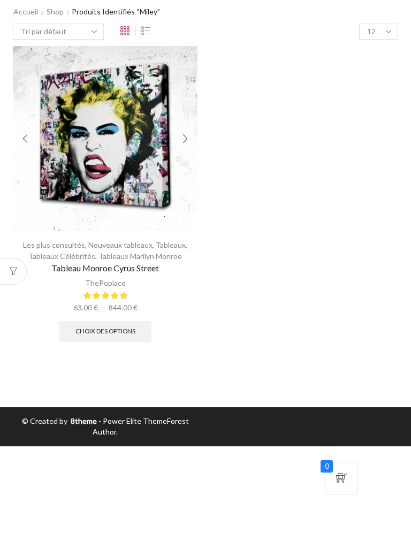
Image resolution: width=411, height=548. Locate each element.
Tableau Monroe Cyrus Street (105, 268)
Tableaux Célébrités (61, 256)
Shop (55, 11)
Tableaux (171, 244)
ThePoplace (105, 282)
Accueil (25, 11)
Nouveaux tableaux (120, 244)
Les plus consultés (54, 244)
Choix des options (105, 331)
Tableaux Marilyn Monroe (140, 256)
